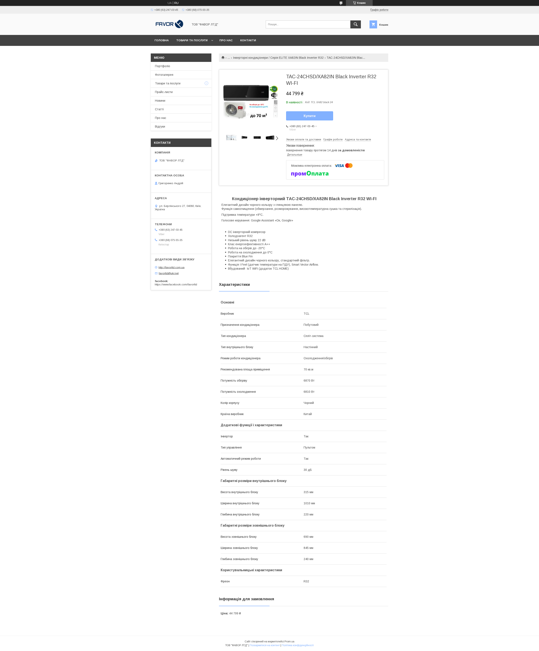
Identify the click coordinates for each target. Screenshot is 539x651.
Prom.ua (289, 641)
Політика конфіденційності (298, 645)
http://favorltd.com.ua (171, 267)
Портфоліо (162, 66)
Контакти (248, 40)
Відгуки (160, 126)
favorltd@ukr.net (169, 273)
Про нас (226, 40)
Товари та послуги (192, 40)
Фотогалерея (164, 74)
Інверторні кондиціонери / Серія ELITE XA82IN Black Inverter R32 (278, 57)
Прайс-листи (164, 92)
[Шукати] (355, 24)
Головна (162, 40)
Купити (310, 116)
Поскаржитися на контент (265, 645)
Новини (160, 100)
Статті (159, 109)
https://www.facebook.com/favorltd (176, 284)
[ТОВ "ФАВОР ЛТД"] (169, 29)
